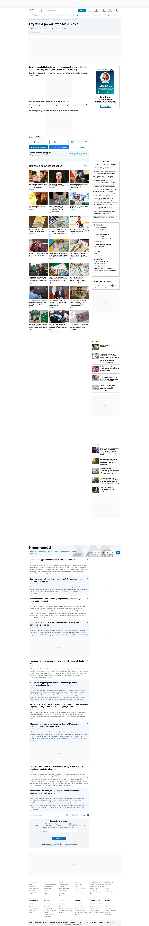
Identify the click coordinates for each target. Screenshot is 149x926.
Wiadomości (32, 551)
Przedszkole (47, 903)
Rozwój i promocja (33, 908)
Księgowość (36, 15)
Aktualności (96, 341)
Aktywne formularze (103, 244)
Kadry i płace (32, 910)
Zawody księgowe (33, 892)
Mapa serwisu (110, 922)
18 (98, 285)
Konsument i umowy (64, 888)
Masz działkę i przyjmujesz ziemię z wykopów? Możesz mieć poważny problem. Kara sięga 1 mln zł (105, 199)
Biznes (51, 15)
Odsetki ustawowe (94, 910)
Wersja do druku (40, 142)
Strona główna (32, 19)
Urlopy (45, 890)
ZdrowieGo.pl (108, 903)
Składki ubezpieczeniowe (96, 906)
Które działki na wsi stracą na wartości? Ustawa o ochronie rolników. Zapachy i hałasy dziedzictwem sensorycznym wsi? (104, 194)
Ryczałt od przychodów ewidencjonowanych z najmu (102, 265)
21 (109, 285)
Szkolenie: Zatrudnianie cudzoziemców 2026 (105, 99)
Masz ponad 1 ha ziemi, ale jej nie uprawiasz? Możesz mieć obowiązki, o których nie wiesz (103, 208)
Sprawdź (106, 106)
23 (116, 285)
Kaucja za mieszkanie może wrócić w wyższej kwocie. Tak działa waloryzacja (104, 185)
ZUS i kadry (32, 890)
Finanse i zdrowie (78, 893)
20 (105, 285)
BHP (45, 892)
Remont (58, 19)
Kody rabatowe (108, 906)
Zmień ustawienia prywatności (59, 922)
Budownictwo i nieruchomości (102, 256)
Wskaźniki (99, 259)
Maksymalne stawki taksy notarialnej (104, 268)
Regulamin (73, 922)
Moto (88, 15)
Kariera (81, 922)
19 (102, 285)
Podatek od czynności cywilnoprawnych (105, 270)
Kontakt (93, 922)
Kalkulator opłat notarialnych (101, 234)
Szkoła (45, 905)
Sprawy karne (62, 886)
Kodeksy (61, 912)
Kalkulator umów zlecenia (101, 229)
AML (91, 893)
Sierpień (108, 281)
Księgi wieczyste (98, 251)
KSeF (114, 15)
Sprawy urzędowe (63, 890)
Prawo (70, 15)
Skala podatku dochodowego (97, 912)
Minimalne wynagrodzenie (96, 905)
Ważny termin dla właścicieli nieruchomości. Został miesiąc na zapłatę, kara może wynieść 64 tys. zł (105, 217)
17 (95, 285)
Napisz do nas (60, 142)
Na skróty (107, 900)
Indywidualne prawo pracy (50, 884)
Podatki (31, 884)
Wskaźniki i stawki (95, 900)
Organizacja (32, 903)
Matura (46, 912)
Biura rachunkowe (95, 882)
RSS (87, 922)
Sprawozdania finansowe (96, 892)
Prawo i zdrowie (63, 895)
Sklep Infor (62, 893)
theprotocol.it (108, 912)
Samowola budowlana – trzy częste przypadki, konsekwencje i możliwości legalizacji (103, 177)
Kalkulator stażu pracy (79, 910)
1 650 (83, 815)
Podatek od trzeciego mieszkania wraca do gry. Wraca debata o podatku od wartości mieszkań (105, 203)
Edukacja (106, 15)
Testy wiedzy (47, 916)
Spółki (75, 886)
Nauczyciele (47, 906)
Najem (95, 253)
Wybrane (113, 164)
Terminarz (99, 281)
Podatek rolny (97, 273)
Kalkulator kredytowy (99, 236)
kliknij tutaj (67, 845)
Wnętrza (74, 551)
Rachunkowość (33, 886)
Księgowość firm (33, 882)
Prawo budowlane (99, 246)
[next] (88, 815)
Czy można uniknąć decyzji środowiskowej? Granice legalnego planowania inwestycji (105, 172)
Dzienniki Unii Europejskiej (65, 908)
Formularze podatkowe (110, 910)
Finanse (56, 551)
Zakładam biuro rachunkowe (97, 884)
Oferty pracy (108, 914)
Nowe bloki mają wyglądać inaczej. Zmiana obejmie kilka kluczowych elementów (105, 190)
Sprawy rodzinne (63, 884)
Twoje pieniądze (79, 15)
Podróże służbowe (94, 908)
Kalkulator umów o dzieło (101, 231)
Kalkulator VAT (78, 906)
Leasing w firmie (78, 892)
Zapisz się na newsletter (81, 142)
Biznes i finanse (78, 884)
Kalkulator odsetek (79, 908)
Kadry (44, 15)
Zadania (31, 906)
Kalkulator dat (77, 903)
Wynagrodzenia (48, 886)
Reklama (101, 922)
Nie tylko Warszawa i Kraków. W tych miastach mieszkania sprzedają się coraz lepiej (104, 181)
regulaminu (59, 834)
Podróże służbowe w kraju (96, 903)
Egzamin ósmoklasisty (49, 914)
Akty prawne (62, 900)
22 (112, 285)
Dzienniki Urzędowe (64, 906)
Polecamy (95, 444)
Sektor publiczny (60, 15)
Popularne (97, 164)
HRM (45, 893)
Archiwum (107, 905)
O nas (30, 922)
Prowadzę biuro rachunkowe (97, 886)
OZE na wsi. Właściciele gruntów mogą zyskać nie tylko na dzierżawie (104, 212)
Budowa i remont (50, 19)
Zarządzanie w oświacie (50, 910)
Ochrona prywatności (41, 922)
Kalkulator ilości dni (99, 241)
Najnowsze (106, 164)
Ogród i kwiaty (33, 553)
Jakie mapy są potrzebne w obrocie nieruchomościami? (103, 168)
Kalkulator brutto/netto (100, 227)
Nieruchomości (97, 15)
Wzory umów (108, 908)
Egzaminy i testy (48, 908)
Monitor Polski (62, 905)
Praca (60, 892)
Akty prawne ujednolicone (65, 910)
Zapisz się (59, 838)
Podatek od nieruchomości (101, 249)
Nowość (105, 95)
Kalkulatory (100, 225)
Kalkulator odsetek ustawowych (102, 238)
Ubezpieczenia (47, 888)
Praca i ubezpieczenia (79, 888)
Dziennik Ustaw (63, 903)
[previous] (67, 815)
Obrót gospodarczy (33, 888)
